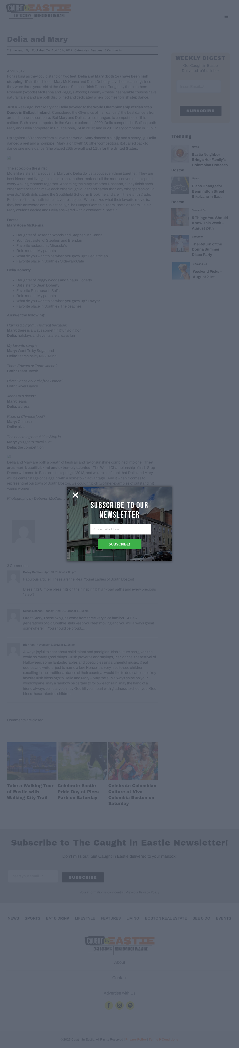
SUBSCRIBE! (119, 544)
